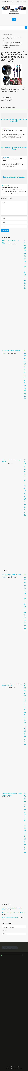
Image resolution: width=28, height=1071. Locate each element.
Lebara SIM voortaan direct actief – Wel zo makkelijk (14, 120)
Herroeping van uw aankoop (9, 948)
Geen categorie (5, 129)
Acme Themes (18, 1068)
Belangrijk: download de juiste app (14, 176)
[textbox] (14, 927)
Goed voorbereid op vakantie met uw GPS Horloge (14, 148)
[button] (26, 27)
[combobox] (14, 926)
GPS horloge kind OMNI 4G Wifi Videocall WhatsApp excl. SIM (6, 99)
